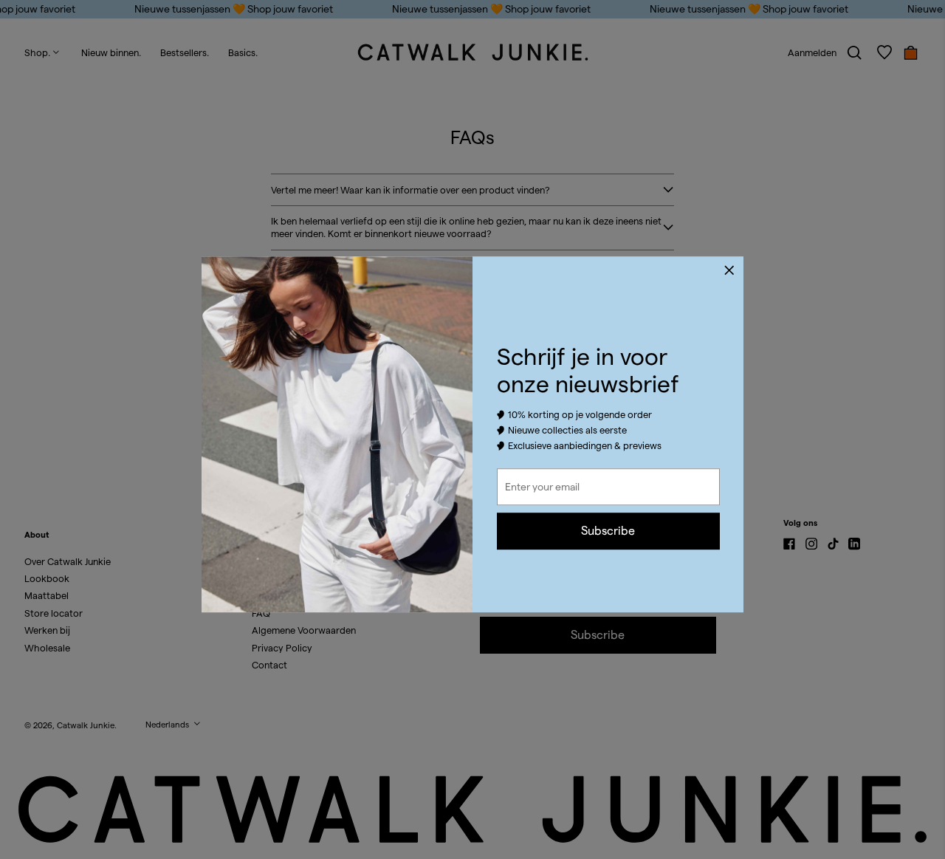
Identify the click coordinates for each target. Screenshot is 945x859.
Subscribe (608, 530)
